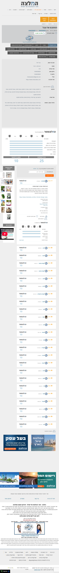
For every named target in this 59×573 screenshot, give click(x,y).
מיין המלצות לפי (50, 171)
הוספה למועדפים (50, 33)
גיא (44, 324)
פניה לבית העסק (42, 56)
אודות (45, 9)
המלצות (34, 168)
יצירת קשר (20, 555)
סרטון (37, 45)
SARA (43, 416)
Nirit (43, 332)
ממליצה (43, 181)
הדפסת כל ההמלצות (48, 431)
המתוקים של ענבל (49, 27)
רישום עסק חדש (37, 9)
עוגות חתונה (33, 49)
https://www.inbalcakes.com (33, 79)
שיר (44, 309)
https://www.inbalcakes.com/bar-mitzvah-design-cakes (33, 197)
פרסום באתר (8, 498)
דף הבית (55, 24)
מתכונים (15, 9)
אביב (44, 378)
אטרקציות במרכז (43, 557)
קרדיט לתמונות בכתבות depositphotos (39, 560)
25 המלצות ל (33, 42)
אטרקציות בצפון (11, 555)
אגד (6, 552)
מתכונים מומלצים (28, 45)
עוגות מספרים (52, 56)
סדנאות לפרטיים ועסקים (17, 45)
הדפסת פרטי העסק (46, 86)
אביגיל (43, 401)
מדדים (11, 552)
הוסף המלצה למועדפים (31, 216)
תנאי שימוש (37, 570)
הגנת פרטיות (12, 560)
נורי (44, 424)
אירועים (50, 24)
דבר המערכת (44, 552)
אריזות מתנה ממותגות (14, 53)
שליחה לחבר (42, 216)
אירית (43, 355)
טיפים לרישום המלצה (30, 555)
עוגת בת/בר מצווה (22, 49)
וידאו (27, 552)
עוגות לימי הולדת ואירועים (28, 53)
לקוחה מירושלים (41, 294)
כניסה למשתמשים (53, 19)
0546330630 (42, 30)
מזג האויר (41, 555)
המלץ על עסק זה (39, 33)
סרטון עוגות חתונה (43, 49)
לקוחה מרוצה (42, 263)
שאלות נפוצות (34, 552)
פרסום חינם (29, 9)
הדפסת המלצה (41, 218)
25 (37, 168)
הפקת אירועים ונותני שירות (18, 557)
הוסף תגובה (21, 240)
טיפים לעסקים (53, 13)
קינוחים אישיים (41, 53)
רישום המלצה (22, 9)
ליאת (43, 301)
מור (44, 340)
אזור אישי (34, 13)
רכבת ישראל (49, 555)
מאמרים (46, 13)
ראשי (55, 9)
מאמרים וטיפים (53, 49)
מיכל (44, 393)
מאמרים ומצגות (19, 552)
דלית (44, 286)
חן (44, 409)
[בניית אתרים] (10, 567)
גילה (44, 370)
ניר (44, 386)
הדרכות (50, 9)
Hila (44, 317)
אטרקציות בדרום (32, 557)
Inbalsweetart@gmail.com (34, 77)
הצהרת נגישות (22, 560)
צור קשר (40, 13)
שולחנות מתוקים (11, 49)
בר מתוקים (44, 24)
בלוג (10, 9)
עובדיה (43, 347)
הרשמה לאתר (44, 19)
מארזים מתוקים (52, 53)
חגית (43, 255)
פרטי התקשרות (52, 45)
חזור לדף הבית (51, 498)
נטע (44, 248)
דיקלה (43, 363)
